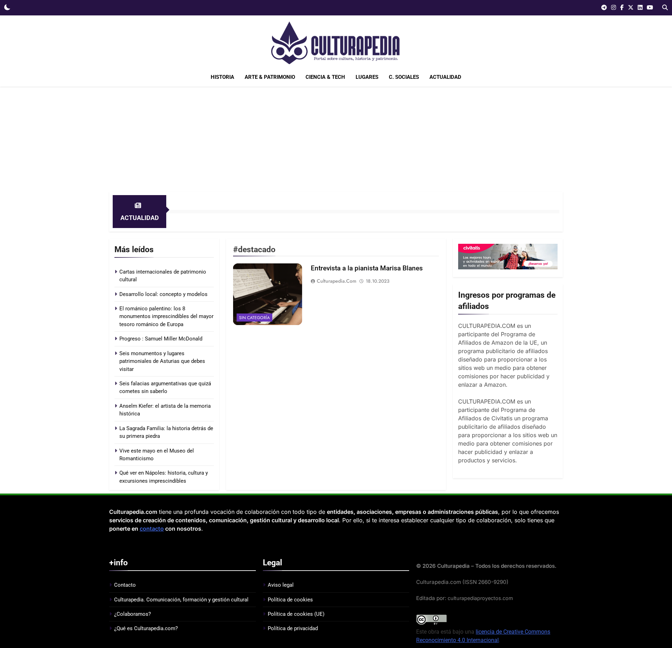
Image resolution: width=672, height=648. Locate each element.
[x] (631, 8)
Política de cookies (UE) (296, 614)
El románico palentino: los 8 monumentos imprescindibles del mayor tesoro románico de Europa (166, 316)
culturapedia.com (336, 280)
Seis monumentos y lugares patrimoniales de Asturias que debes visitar (162, 361)
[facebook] (622, 8)
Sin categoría (254, 318)
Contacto (125, 585)
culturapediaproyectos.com (480, 598)
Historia (222, 77)
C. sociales (404, 77)
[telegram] (604, 8)
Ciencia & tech (325, 77)
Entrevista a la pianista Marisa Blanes (367, 268)
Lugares (367, 77)
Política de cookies (290, 600)
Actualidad (445, 77)
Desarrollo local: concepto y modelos (163, 294)
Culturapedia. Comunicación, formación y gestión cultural (181, 600)
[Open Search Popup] (665, 7)
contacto (152, 528)
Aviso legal (281, 585)
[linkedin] (640, 8)
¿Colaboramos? (132, 614)
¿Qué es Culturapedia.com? (146, 628)
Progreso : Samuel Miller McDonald (160, 339)
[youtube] (650, 8)
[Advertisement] (336, 139)
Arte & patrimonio (270, 77)
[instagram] (613, 8)
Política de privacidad (293, 628)
